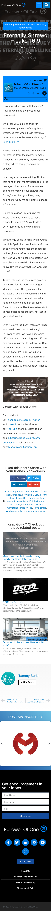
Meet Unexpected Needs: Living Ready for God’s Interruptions (21, 558)
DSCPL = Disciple (13, 602)
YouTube (12, 428)
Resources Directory (25, 882)
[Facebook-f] (8, 842)
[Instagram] (25, 851)
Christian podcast (14, 491)
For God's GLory (30, 494)
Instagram (25, 419)
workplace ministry (38, 511)
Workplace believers (16, 511)
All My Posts (27, 682)
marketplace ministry (32, 504)
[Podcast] (34, 842)
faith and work (32, 491)
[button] (39, 5)
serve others (39, 507)
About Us (25, 871)
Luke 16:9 (28, 501)
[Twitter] (17, 842)
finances (17, 494)
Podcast (41, 24)
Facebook (12, 419)
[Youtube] (42, 842)
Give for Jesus (30, 498)
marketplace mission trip (19, 507)
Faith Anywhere (13, 24)
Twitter (36, 419)
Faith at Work (29, 24)
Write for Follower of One (25, 876)
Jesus (19, 501)
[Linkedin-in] (25, 842)
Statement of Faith (25, 888)
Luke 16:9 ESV (11, 142)
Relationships (25, 27)
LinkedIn (12, 424)
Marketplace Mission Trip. (22, 447)
